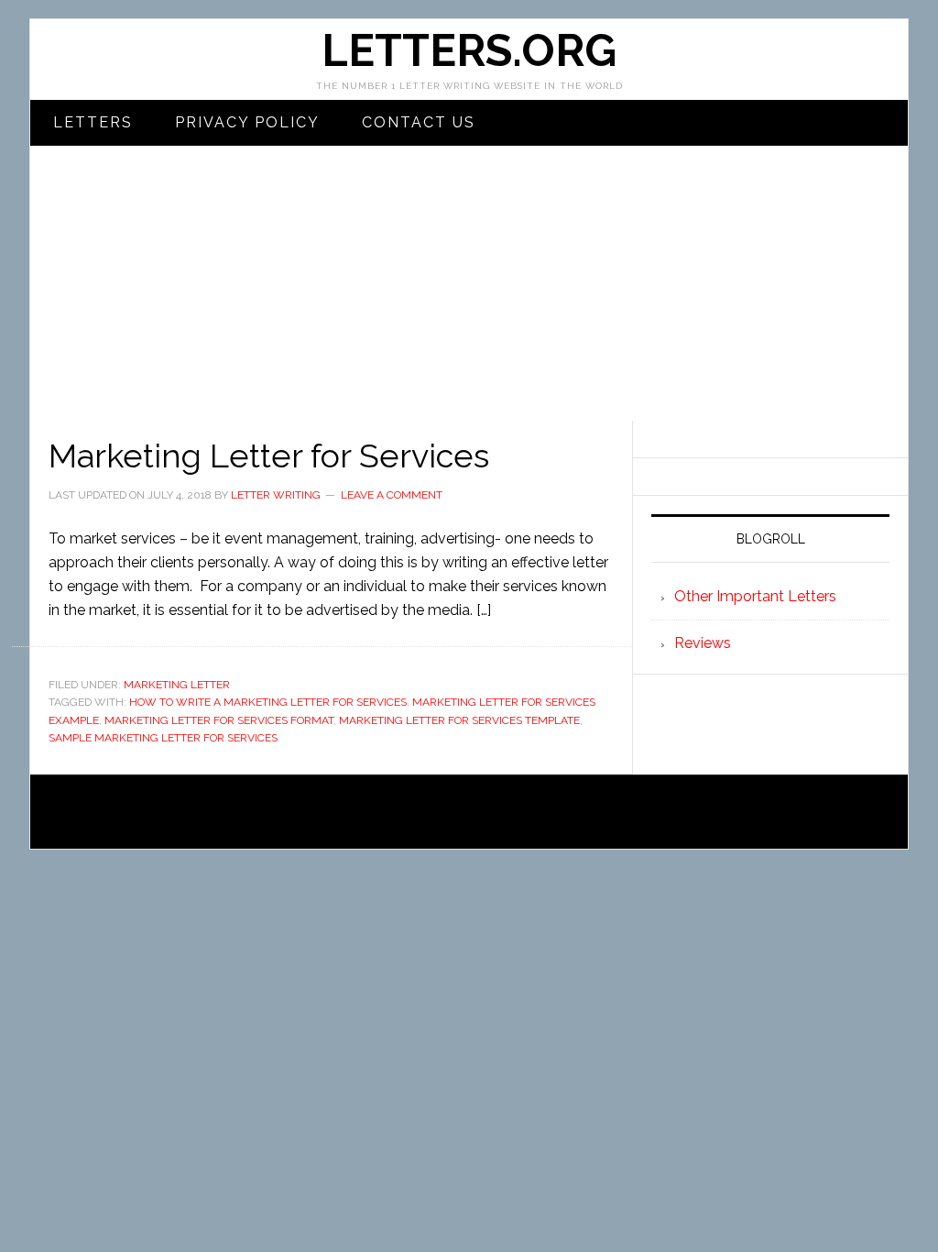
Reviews (702, 643)
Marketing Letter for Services (269, 455)
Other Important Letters (755, 596)
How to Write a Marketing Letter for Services (268, 702)
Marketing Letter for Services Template (459, 720)
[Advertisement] (469, 283)
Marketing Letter (177, 684)
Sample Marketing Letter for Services (163, 737)
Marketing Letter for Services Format (218, 720)
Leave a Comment (391, 495)
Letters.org (469, 50)
